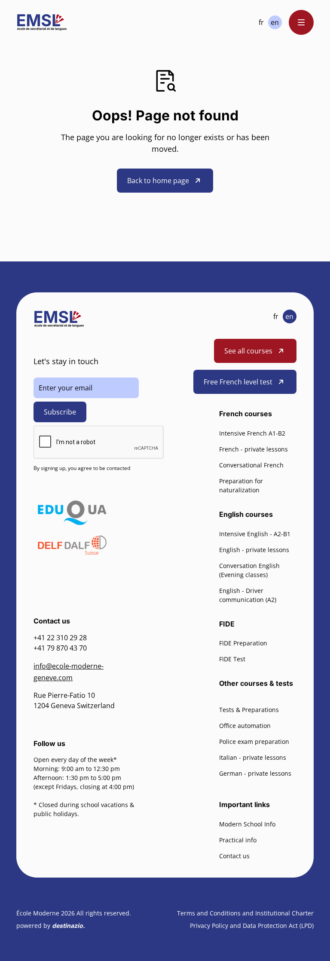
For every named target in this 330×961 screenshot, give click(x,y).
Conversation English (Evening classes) (249, 570)
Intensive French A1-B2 (252, 433)
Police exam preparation (254, 741)
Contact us (234, 856)
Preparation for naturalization (241, 485)
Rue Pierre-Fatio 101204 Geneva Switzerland (74, 700)
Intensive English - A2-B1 (254, 534)
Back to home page (158, 180)
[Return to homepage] (42, 22)
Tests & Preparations (249, 710)
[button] (301, 22)
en (275, 22)
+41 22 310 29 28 (60, 637)
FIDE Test (232, 659)
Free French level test (238, 382)
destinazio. (68, 925)
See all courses (248, 351)
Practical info (238, 840)
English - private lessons (254, 550)
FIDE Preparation (243, 643)
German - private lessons (255, 773)
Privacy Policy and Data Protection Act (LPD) (252, 925)
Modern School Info (247, 824)
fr (261, 22)
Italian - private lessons (252, 757)
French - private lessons (253, 449)
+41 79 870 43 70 (60, 648)
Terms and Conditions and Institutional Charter (245, 913)
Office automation (245, 726)
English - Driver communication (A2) (247, 595)
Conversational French (251, 465)
